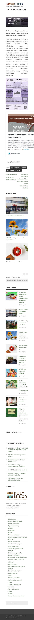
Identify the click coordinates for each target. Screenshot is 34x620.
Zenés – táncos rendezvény (16, 596)
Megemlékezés (12, 564)
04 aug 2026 (23, 376)
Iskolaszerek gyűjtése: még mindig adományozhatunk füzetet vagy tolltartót (18, 449)
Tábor (10, 582)
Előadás (10, 528)
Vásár (10, 591)
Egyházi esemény (13, 526)
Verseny (10, 593)
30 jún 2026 (23, 423)
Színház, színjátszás (14, 578)
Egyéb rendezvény (13, 523)
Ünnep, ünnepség (13, 589)
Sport (9, 575)
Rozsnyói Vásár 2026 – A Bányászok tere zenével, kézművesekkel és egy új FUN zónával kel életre (17, 280)
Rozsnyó (24, 167)
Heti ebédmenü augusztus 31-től (13, 261)
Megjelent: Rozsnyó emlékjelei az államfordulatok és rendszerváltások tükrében (24, 415)
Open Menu (26, 4)
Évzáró (10, 532)
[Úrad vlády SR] (17, 495)
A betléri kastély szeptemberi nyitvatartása (23, 322)
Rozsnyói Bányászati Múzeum (13, 170)
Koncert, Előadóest (13, 555)
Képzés (10, 550)
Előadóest (11, 530)
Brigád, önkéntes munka (15, 521)
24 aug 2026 (23, 365)
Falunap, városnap (13, 535)
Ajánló (8, 212)
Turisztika (11, 587)
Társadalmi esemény (14, 584)
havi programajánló (15, 167)
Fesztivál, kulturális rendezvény (17, 537)
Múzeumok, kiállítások (14, 571)
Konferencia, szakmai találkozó (17, 557)
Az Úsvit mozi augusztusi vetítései (22, 371)
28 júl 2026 (23, 404)
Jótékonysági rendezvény (15, 548)
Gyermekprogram (13, 546)
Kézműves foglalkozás (15, 553)
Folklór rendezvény (14, 541)
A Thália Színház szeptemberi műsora (15, 215)
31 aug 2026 (23, 305)
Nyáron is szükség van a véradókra (23, 399)
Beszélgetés (12, 519)
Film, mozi (11, 539)
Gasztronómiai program (15, 544)
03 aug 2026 (23, 393)
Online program (12, 573)
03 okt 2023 (13, 23)
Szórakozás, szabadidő (15, 580)
